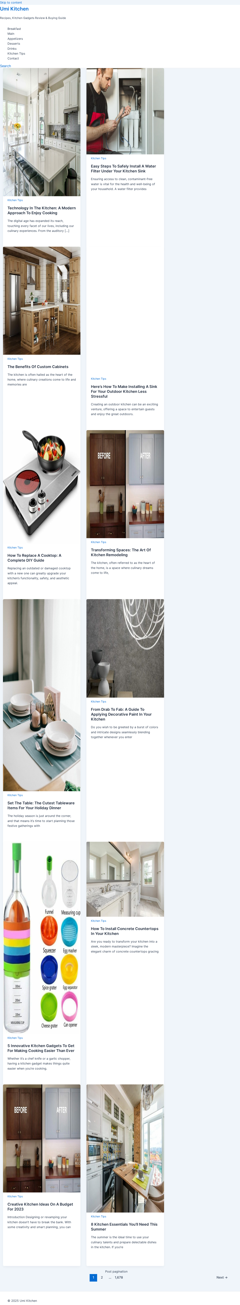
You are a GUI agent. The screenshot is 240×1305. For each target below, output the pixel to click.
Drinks (12, 48)
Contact (13, 58)
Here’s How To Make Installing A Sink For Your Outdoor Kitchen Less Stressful (124, 391)
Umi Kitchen (14, 9)
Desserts (14, 43)
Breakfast (14, 29)
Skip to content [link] (11, 2)
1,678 (118, 1277)
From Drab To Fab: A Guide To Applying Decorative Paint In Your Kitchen (121, 714)
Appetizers (15, 39)
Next (222, 1277)
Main (11, 33)
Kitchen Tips (16, 53)
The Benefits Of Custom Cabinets (38, 366)
